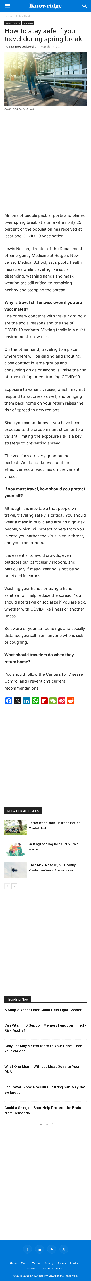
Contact (31, 1268)
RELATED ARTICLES (23, 811)
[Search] (85, 6)
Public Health (24, 16)
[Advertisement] (45, 162)
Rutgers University (22, 47)
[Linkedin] (39, 1249)
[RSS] (51, 1249)
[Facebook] (27, 1249)
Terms (36, 1263)
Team (24, 1263)
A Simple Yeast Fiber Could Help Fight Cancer (43, 1010)
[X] (63, 1249)
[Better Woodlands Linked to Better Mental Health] (15, 827)
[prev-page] (7, 886)
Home (8, 16)
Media (74, 1263)
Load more (44, 1124)
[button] (7, 6)
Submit (61, 1263)
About (13, 1263)
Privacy (48, 1263)
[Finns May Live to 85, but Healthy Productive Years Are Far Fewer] (15, 870)
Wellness (28, 23)
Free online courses (52, 1268)
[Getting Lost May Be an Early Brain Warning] (15, 848)
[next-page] (14, 886)
